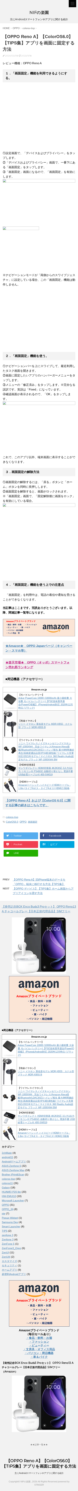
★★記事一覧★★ (39, 1444)
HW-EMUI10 (9, 1196)
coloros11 (7, 1183)
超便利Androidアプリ (14, 1274)
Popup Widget (10, 1217)
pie (3, 1213)
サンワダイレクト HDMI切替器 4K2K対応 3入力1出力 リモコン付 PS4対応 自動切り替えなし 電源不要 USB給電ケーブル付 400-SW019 (45, 771)
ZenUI (5, 1252)
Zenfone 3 (8, 1239)
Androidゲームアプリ (14, 1161)
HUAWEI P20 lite (11, 1191)
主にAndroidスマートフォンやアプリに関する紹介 (39, 1473)
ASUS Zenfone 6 (11, 1165)
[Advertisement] (33, 120)
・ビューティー (39, 1345)
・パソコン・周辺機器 (39, 1353)
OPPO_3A (7, 1209)
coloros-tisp (12, 817)
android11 (7, 1157)
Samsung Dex (10, 1222)
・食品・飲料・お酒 (39, 1337)
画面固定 (32, 821)
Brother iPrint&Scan (13, 1174)
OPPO (23, 821)
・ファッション (39, 1341)
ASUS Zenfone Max (13, 1170)
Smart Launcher (11, 1226)
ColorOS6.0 (12, 821)
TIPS (4, 1230)
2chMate (7, 1152)
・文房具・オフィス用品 (39, 1349)
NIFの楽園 (39, 12)
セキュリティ (9, 1265)
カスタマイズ (9, 1261)
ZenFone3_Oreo (11, 1248)
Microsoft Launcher (13, 1200)
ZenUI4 (6, 1256)
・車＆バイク (39, 1356)
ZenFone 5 (8, 1243)
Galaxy (6, 1187)
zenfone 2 (7, 1235)
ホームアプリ (9, 1269)
